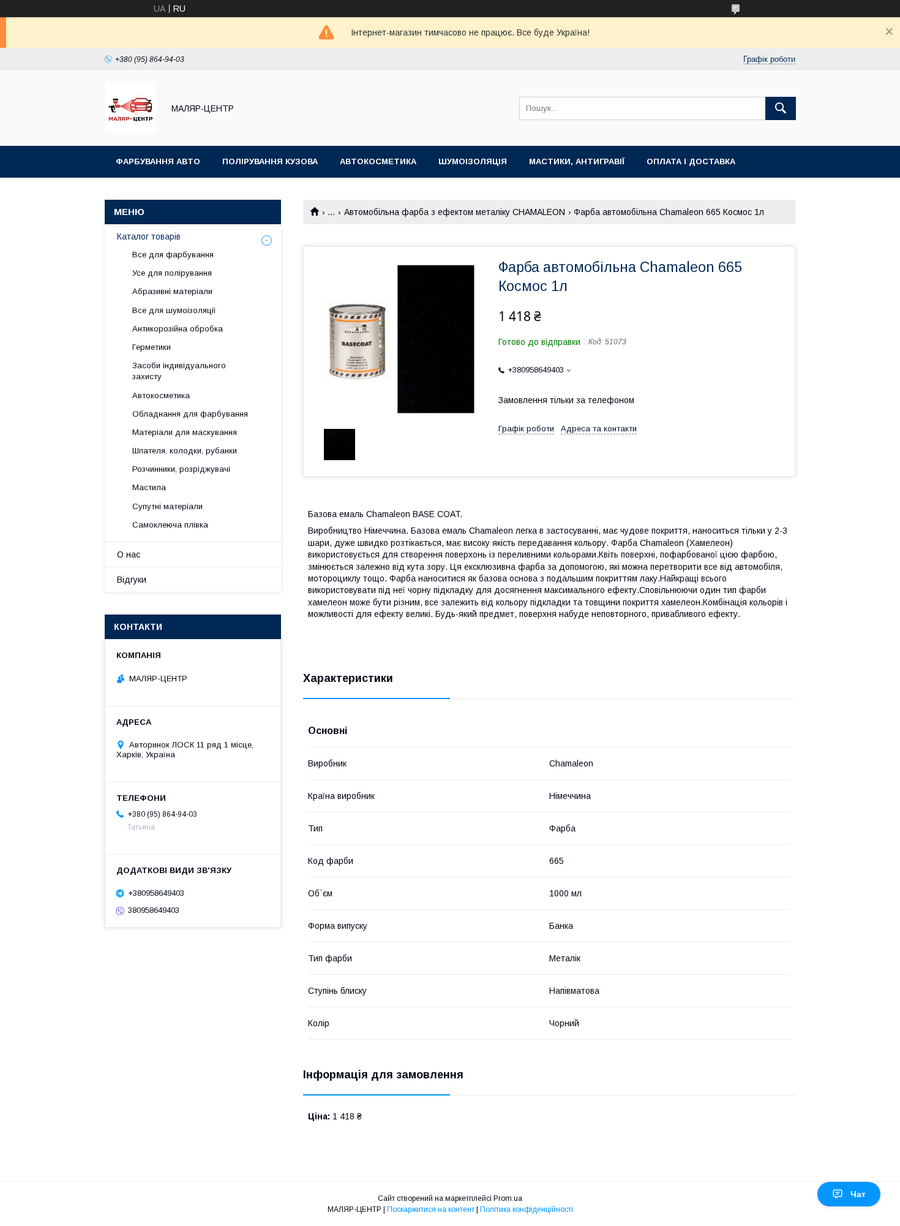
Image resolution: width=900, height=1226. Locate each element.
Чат (858, 1194)
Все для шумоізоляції (174, 310)
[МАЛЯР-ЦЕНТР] (131, 130)
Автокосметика (378, 161)
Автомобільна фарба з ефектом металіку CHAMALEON (454, 212)
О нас (128, 554)
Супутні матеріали (167, 506)
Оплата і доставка (691, 161)
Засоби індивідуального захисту (179, 371)
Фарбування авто (158, 161)
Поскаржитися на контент (430, 1209)
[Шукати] (780, 108)
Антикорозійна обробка (177, 328)
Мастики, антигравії (576, 161)
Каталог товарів (149, 236)
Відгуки (131, 580)
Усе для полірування (172, 273)
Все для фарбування (173, 254)
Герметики (151, 347)
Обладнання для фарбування (190, 413)
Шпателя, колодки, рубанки (184, 450)
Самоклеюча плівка (170, 524)
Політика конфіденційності (526, 1209)
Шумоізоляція (472, 161)
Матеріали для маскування (184, 432)
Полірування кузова (270, 161)
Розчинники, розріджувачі (181, 469)
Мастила (149, 487)
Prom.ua (507, 1198)
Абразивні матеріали (172, 291)
